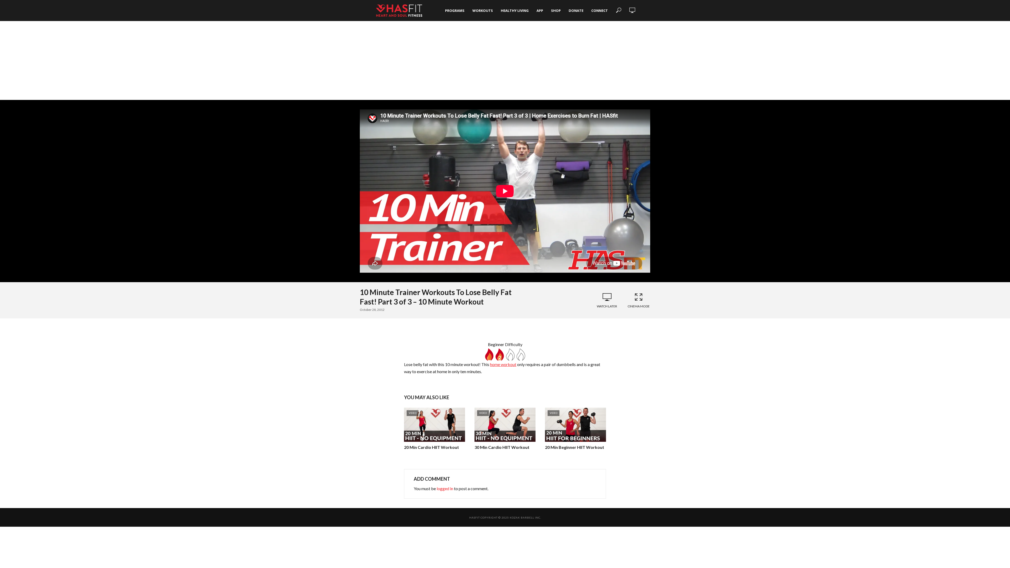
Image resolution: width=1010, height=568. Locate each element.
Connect (599, 10)
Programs (454, 10)
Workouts (482, 10)
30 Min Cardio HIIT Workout (501, 447)
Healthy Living (515, 10)
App (540, 10)
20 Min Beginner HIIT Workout (574, 447)
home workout (503, 364)
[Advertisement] (505, 60)
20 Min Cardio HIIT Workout (431, 447)
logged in (445, 488)
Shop (556, 10)
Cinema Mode (639, 306)
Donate (576, 10)
